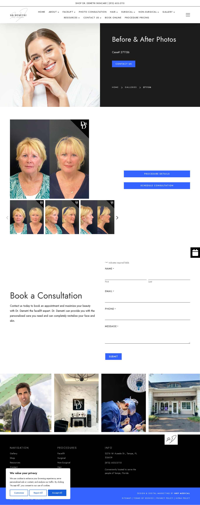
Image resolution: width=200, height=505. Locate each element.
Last (150, 281)
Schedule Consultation (157, 185)
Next (116, 217)
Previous (7, 217)
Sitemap (126, 498)
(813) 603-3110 (117, 3)
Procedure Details (157, 173)
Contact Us (124, 63)
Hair (60, 467)
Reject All (38, 492)
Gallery (13, 453)
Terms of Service (144, 498)
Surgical (62, 458)
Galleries (131, 87)
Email (109, 291)
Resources (15, 462)
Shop (12, 458)
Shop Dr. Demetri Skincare (91, 3)
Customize (19, 492)
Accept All (57, 492)
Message (111, 326)
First (107, 281)
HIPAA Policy (183, 498)
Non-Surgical (64, 462)
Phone (110, 309)
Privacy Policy (164, 498)
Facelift (61, 453)
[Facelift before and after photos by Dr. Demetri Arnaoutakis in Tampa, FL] (62, 159)
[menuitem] (41, 12)
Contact (14, 467)
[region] (38, 483)
